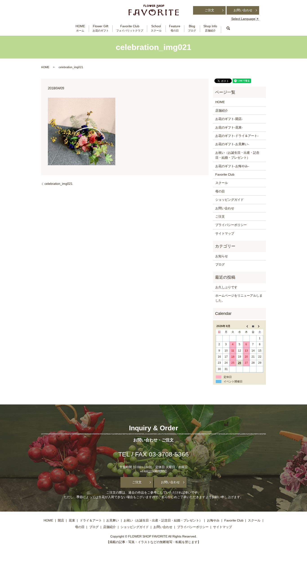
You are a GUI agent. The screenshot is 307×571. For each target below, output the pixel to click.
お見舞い (112, 520)
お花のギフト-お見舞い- (232, 144)
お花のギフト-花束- (229, 127)
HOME (80, 28)
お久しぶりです (226, 287)
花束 (72, 520)
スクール (221, 183)
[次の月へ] (259, 326)
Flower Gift (101, 28)
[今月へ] (253, 326)
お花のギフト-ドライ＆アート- (236, 136)
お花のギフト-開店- (229, 119)
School (156, 28)
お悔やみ (213, 520)
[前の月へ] (246, 326)
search (228, 28)
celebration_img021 (58, 183)
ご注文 (209, 10)
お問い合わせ (243, 10)
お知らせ (221, 256)
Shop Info (210, 28)
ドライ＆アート (91, 520)
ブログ (220, 264)
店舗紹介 (221, 110)
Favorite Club (129, 28)
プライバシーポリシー (231, 225)
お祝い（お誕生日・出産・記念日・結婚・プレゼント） (237, 155)
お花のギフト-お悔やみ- (232, 166)
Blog (192, 28)
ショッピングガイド (229, 199)
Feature (174, 28)
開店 (61, 520)
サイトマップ (224, 233)
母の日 (220, 191)
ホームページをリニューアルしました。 (239, 298)
